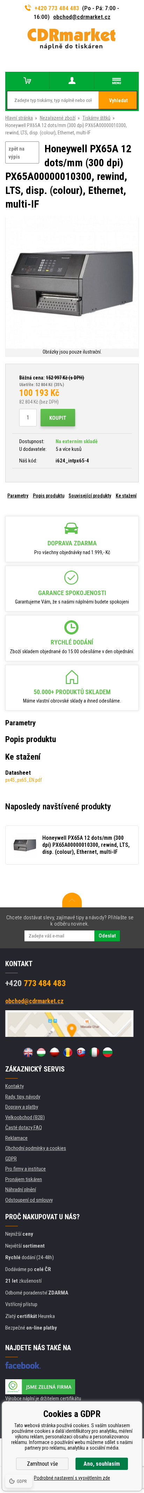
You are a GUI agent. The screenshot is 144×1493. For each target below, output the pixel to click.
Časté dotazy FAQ (23, 1127)
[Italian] (94, 1052)
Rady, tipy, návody (22, 1097)
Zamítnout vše (42, 1463)
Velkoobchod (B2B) (25, 1117)
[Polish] (54, 1052)
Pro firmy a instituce (25, 1169)
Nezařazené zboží (57, 118)
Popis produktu (48, 495)
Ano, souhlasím (102, 1463)
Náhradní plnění (20, 1189)
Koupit (57, 418)
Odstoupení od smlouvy (29, 1200)
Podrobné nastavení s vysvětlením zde (72, 1478)
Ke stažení (126, 495)
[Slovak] (81, 1052)
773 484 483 (35, 983)
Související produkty (90, 495)
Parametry (17, 495)
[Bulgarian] (108, 1052)
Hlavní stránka (19, 118)
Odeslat (107, 936)
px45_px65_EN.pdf (23, 780)
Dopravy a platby (21, 1107)
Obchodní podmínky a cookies (35, 1148)
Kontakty (14, 1086)
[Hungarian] (41, 1052)
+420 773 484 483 (57, 8)
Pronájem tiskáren (23, 1179)
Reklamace (16, 1138)
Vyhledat (118, 100)
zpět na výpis (16, 153)
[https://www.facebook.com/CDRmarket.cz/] (23, 1365)
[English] (28, 1052)
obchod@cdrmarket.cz (81, 16)
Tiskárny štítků (96, 118)
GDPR (11, 1159)
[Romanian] (68, 1052)
